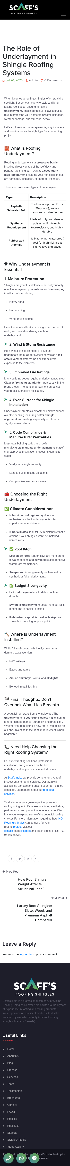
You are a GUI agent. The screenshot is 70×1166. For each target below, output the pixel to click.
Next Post (58, 898)
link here (25, 830)
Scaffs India (14, 777)
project (17, 826)
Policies (12, 1118)
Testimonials (14, 1090)
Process (12, 1070)
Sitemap (12, 1132)
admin (33, 80)
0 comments (53, 80)
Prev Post (12, 871)
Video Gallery (15, 1146)
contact (8, 830)
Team (10, 1083)
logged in (26, 954)
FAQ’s (11, 1111)
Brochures (13, 1097)
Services (12, 1077)
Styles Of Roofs (16, 1139)
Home (11, 1049)
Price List (13, 1125)
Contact (12, 1104)
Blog (10, 1063)
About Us (13, 1056)
